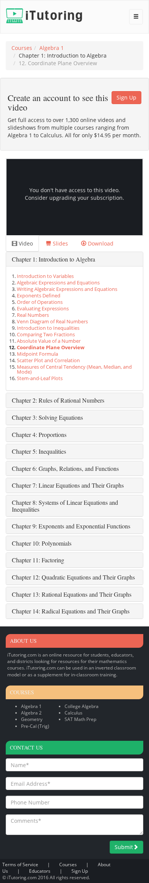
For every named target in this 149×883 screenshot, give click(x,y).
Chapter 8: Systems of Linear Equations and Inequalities (65, 505)
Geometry (31, 719)
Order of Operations (40, 302)
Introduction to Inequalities (48, 328)
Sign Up (126, 97)
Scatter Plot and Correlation (48, 360)
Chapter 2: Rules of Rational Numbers (58, 400)
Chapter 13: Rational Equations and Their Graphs (71, 594)
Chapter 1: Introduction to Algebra (53, 259)
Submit (124, 847)
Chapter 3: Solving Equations (47, 417)
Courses (21, 47)
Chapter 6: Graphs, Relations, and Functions (65, 468)
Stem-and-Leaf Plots (40, 378)
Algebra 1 (51, 47)
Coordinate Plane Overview (50, 347)
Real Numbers (33, 315)
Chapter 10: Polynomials (41, 543)
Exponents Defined (38, 295)
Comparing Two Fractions (46, 334)
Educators (39, 871)
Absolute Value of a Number (49, 341)
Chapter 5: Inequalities (39, 451)
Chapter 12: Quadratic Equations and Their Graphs (73, 577)
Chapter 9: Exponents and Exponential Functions (71, 526)
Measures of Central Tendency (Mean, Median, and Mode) (74, 369)
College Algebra (82, 706)
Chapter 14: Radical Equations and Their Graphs (71, 611)
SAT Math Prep (80, 719)
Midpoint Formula (37, 354)
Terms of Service (20, 864)
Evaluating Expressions (43, 308)
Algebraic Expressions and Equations (58, 282)
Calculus (74, 713)
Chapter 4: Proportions (39, 434)
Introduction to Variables (45, 276)
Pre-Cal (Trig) (35, 726)
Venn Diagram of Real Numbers (52, 321)
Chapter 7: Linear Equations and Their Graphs (68, 485)
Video (25, 243)
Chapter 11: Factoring (38, 560)
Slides (59, 243)
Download (99, 243)
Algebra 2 (31, 713)
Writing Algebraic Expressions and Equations (67, 289)
